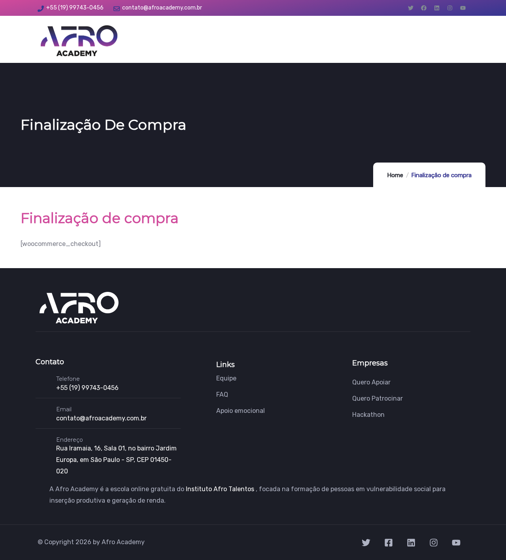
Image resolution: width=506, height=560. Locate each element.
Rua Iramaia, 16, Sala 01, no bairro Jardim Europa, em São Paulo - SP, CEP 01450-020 (116, 460)
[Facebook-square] (388, 542)
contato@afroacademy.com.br (101, 418)
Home (395, 175)
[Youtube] (462, 7)
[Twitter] (410, 7)
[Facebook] (423, 7)
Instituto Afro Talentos (221, 489)
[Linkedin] (436, 7)
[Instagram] (449, 7)
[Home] (79, 40)
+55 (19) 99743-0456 (87, 388)
